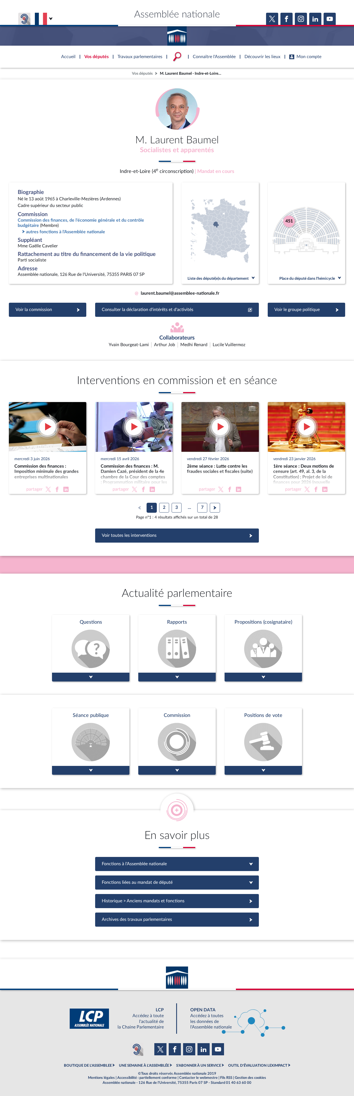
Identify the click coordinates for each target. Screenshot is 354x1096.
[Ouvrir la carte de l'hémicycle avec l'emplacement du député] (306, 233)
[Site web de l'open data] (232, 1018)
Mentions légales (101, 1077)
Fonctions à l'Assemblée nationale (177, 864)
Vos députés (142, 73)
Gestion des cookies (250, 1077)
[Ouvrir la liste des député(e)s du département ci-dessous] (220, 233)
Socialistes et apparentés (177, 150)
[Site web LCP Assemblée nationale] (121, 1018)
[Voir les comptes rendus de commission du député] (177, 741)
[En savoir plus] (263, 648)
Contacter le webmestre (198, 1077)
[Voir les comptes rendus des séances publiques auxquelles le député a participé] (90, 741)
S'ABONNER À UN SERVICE (198, 1065)
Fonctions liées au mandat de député (177, 882)
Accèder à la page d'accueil (177, 34)
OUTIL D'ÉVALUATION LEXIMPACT (257, 1065)
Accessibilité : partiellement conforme (147, 1077)
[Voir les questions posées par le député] (90, 648)
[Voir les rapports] (177, 648)
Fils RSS (226, 1077)
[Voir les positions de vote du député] (263, 741)
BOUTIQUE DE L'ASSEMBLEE (88, 1065)
